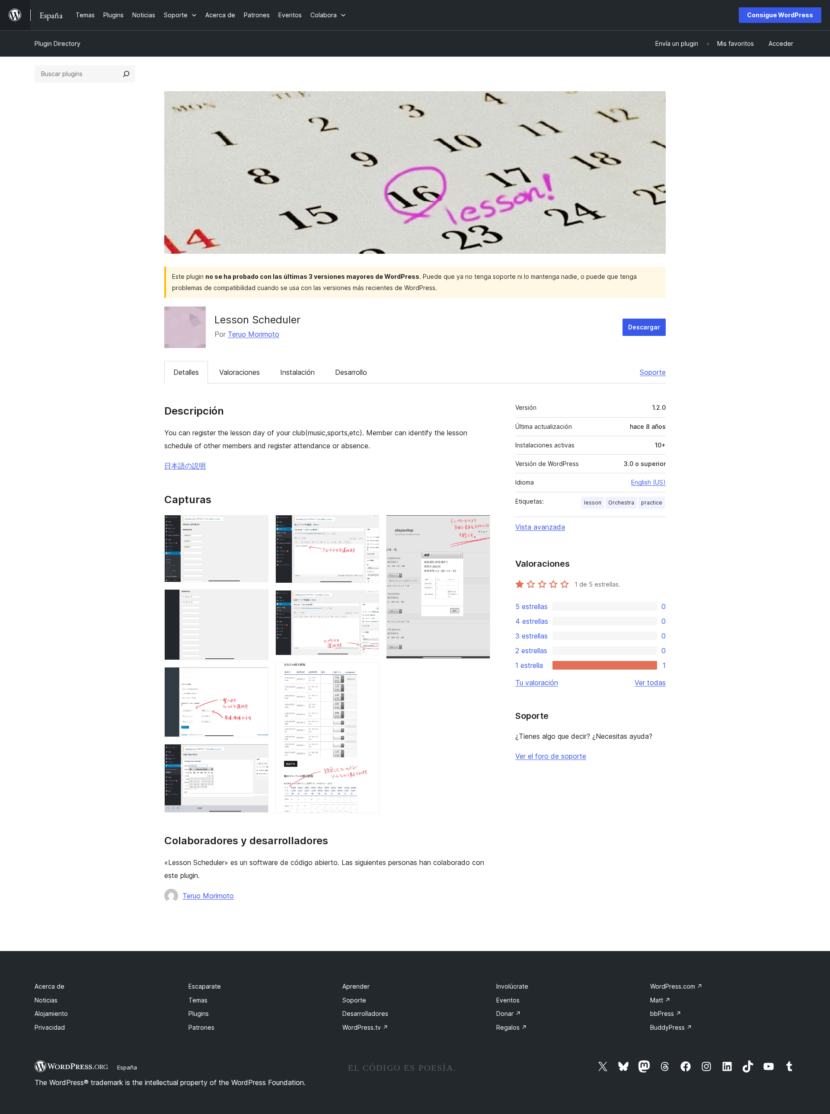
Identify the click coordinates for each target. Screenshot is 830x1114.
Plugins (198, 1013)
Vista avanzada (540, 527)
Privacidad (50, 1027)
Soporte (653, 372)
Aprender (356, 986)
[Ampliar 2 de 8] (256, 601)
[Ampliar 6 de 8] (367, 601)
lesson (592, 502)
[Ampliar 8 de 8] (478, 526)
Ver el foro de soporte (550, 756)
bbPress (665, 1013)
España (127, 1067)
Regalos (511, 1027)
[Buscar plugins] (126, 74)
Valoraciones (239, 372)
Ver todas (650, 682)
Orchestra (621, 502)
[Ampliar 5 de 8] (367, 526)
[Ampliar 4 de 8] (256, 755)
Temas (198, 1000)
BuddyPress (671, 1027)
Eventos (508, 1000)
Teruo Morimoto (253, 334)
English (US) (648, 482)
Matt (660, 1000)
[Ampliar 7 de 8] (367, 674)
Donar (508, 1013)
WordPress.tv (365, 1027)
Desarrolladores (365, 1013)
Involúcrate (512, 986)
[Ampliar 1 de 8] (256, 526)
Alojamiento (51, 1013)
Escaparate (204, 986)
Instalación (297, 372)
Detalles (186, 372)
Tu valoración (536, 682)
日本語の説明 (185, 465)
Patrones (201, 1027)
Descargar (644, 327)
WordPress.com (676, 986)
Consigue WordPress (780, 15)
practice (651, 502)
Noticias (46, 1000)
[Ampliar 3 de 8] (256, 678)
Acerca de (49, 986)
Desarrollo (351, 372)
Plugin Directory (57, 43)
